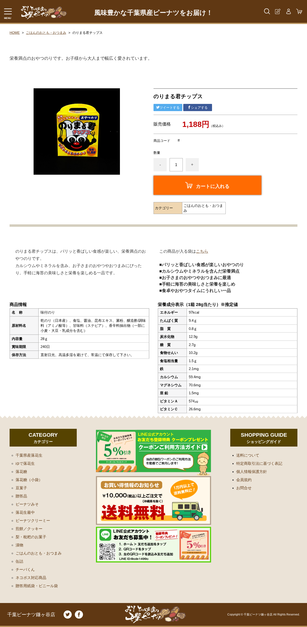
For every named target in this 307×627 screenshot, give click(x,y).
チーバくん (25, 569)
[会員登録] (277, 11)
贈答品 (21, 496)
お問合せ (244, 488)
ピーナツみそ (27, 504)
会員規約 (244, 480)
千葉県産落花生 (29, 455)
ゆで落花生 (25, 463)
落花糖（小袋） (29, 480)
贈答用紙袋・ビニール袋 (37, 586)
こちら (202, 251)
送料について (247, 455)
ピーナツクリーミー (33, 521)
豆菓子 (21, 488)
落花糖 (21, 472)
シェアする (199, 107)
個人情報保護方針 (251, 472)
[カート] (299, 11)
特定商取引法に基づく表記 (259, 463)
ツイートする (169, 107)
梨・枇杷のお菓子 (31, 537)
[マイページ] (288, 11)
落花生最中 (25, 512)
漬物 (19, 545)
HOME (15, 33)
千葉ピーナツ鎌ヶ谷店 (31, 614)
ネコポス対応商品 (31, 578)
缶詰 (19, 561)
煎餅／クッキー (29, 529)
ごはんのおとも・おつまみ (46, 33)
